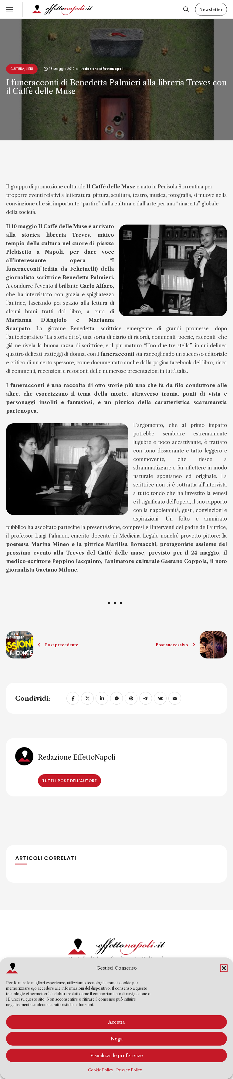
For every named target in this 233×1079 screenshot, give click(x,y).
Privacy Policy (129, 1070)
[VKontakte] (160, 698)
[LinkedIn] (102, 698)
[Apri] (9, 9)
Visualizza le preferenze (116, 1055)
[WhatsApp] (116, 698)
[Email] (174, 698)
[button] (224, 968)
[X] (87, 698)
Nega (117, 1039)
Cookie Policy (100, 1070)
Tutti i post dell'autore (69, 781)
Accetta (116, 1022)
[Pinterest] (131, 698)
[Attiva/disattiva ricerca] (186, 9)
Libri (29, 69)
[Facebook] (72, 698)
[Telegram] (145, 698)
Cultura (17, 69)
